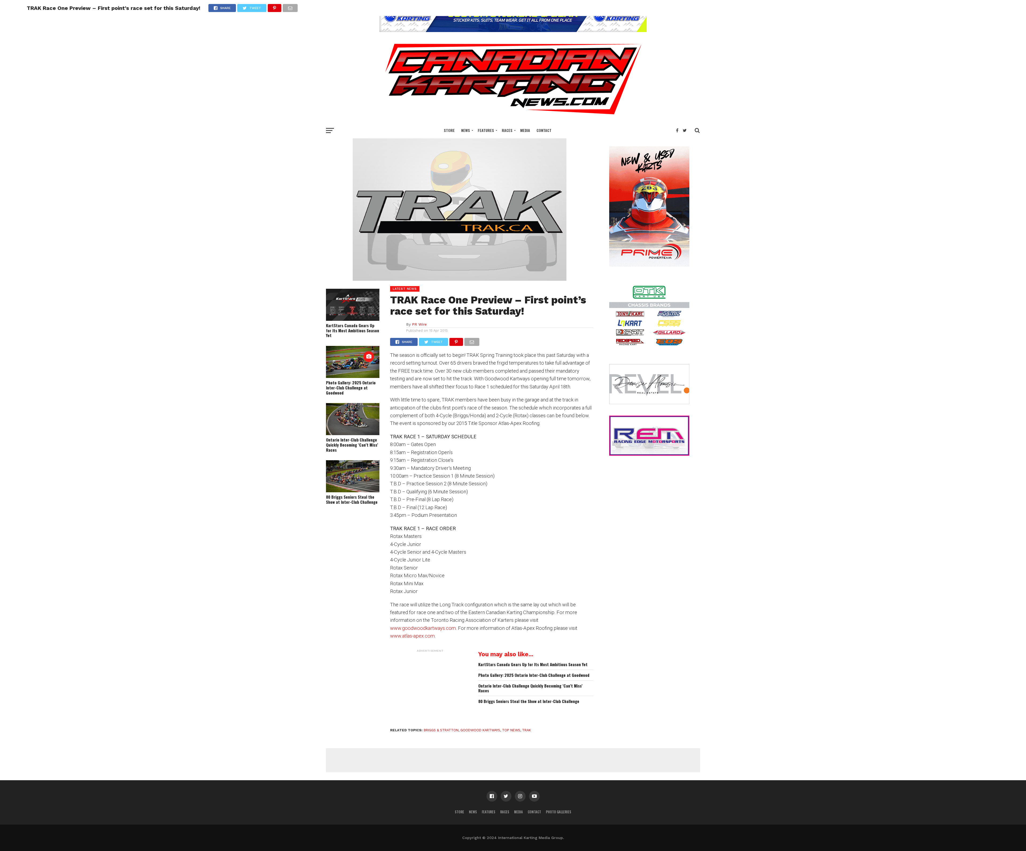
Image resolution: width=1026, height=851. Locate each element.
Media (525, 130)
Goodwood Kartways (480, 730)
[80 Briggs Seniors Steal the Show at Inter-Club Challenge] (352, 490)
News (465, 130)
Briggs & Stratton (441, 730)
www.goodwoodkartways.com (423, 628)
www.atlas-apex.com (412, 636)
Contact (544, 130)
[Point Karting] (513, 30)
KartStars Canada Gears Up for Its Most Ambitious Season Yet (352, 330)
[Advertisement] (430, 688)
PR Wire (419, 324)
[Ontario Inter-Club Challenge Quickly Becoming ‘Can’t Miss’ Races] (352, 433)
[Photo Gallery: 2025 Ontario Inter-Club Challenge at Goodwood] (352, 376)
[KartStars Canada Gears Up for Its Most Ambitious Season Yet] (352, 319)
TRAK (526, 730)
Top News (511, 730)
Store (449, 130)
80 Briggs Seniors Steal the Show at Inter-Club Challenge (352, 499)
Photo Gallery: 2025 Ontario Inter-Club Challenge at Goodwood (351, 387)
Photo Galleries (558, 811)
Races (507, 130)
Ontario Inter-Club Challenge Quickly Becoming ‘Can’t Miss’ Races (352, 444)
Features (486, 130)
